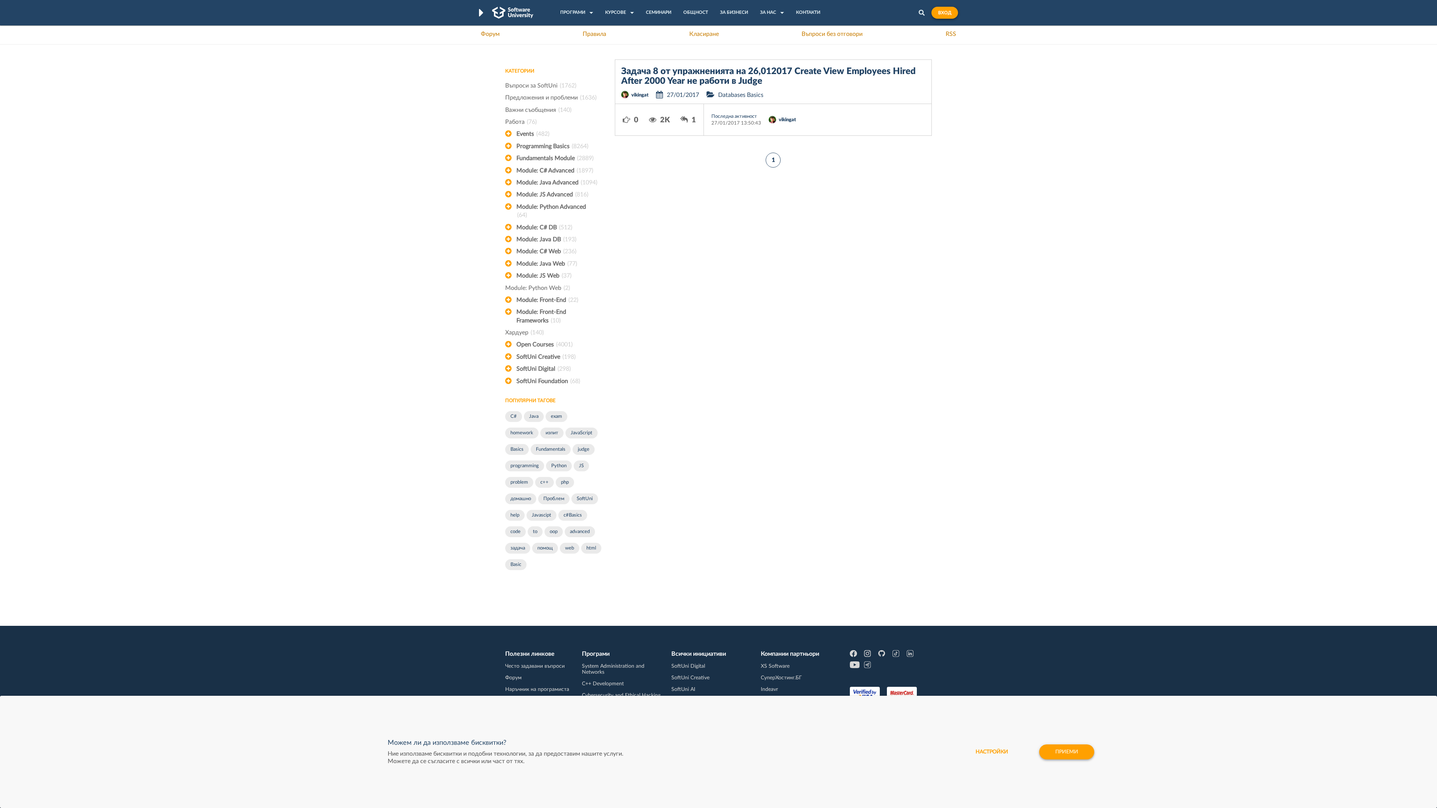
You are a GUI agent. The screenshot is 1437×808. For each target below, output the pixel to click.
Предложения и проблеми (551, 98)
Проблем (553, 498)
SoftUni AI (683, 689)
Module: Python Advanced (551, 211)
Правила (594, 34)
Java (534, 416)
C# (513, 416)
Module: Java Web (546, 264)
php (565, 482)
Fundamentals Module (555, 158)
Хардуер (524, 333)
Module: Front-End (547, 300)
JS (581, 465)
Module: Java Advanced (556, 183)
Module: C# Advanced (554, 171)
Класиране (704, 34)
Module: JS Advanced (552, 195)
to (535, 531)
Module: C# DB (544, 227)
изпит (552, 433)
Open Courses (544, 345)
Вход (944, 12)
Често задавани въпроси (535, 666)
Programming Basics (552, 146)
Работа (521, 122)
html (591, 548)
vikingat (640, 95)
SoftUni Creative (546, 357)
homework (521, 433)
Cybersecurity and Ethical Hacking (621, 695)
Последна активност (734, 116)
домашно (520, 498)
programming (524, 465)
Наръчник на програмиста (537, 689)
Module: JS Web (543, 276)
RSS (951, 34)
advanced (580, 531)
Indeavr (769, 689)
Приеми (1066, 752)
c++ (544, 482)
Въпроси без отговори (832, 34)
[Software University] (512, 13)
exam (556, 416)
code (515, 531)
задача (517, 548)
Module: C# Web (546, 251)
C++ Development (603, 683)
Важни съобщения (538, 110)
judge (583, 449)
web (569, 548)
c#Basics (573, 515)
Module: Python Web (537, 288)
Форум (490, 34)
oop (554, 531)
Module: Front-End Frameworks (541, 316)
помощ (545, 548)
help (514, 515)
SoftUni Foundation (548, 381)
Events (532, 134)
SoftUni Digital (543, 369)
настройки (992, 752)
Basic (515, 564)
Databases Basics (740, 95)
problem (519, 482)
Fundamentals (550, 449)
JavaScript (581, 433)
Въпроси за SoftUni (540, 86)
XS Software (775, 666)
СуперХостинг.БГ (781, 677)
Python (559, 465)
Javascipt (541, 515)
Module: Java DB (546, 239)
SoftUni (585, 498)
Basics (517, 449)
